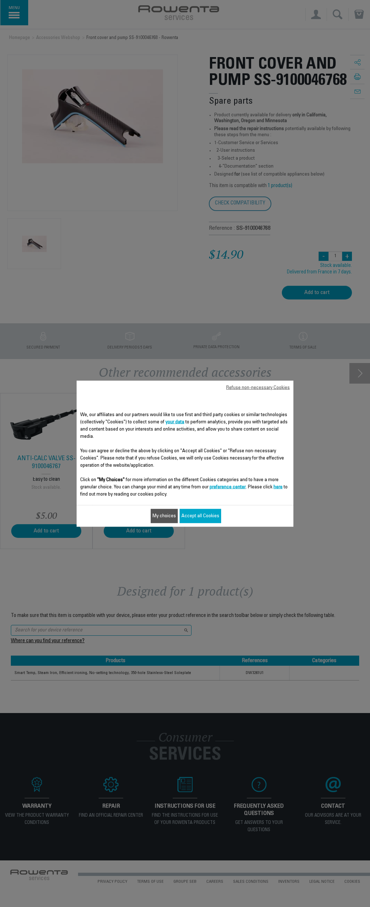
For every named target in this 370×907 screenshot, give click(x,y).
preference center (228, 486)
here (278, 486)
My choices (164, 515)
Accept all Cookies (200, 515)
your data (174, 421)
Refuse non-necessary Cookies (258, 387)
